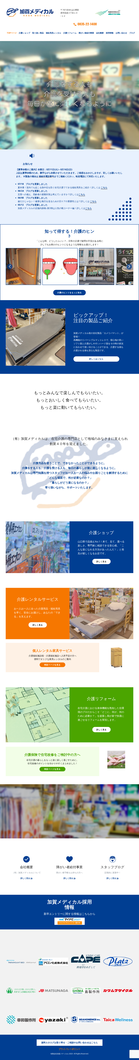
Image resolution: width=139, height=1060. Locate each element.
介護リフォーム (70, 33)
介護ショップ (24, 33)
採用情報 (109, 33)
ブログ (132, 33)
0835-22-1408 (87, 24)
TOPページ (12, 33)
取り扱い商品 (38, 33)
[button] (9, 266)
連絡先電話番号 (46, 176)
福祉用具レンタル (53, 33)
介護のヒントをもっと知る (69, 292)
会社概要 (100, 33)
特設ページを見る (52, 664)
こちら (104, 187)
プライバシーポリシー (69, 1049)
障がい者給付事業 (86, 33)
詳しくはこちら (96, 359)
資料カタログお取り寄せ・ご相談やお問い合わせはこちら (69, 1042)
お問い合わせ (121, 33)
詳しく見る (101, 561)
